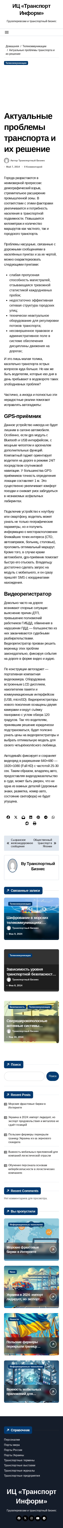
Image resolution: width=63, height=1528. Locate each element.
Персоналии (12, 1439)
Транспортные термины (19, 1460)
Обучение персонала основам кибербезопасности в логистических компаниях (31, 1169)
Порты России (13, 1450)
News (12, 1272)
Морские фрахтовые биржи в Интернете (27, 1105)
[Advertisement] (32, 88)
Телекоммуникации (16, 63)
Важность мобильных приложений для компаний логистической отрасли (33, 1153)
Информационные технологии (26, 1224)
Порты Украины (14, 1455)
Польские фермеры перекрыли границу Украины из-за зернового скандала (29, 1138)
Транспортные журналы (19, 1470)
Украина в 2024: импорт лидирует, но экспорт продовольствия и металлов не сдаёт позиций (33, 1121)
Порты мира (12, 1444)
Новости (14, 1319)
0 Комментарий (33, 166)
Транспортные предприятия (22, 1475)
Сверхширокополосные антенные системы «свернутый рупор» (27, 1026)
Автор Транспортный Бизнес (27, 160)
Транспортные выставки (19, 1465)
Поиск (16, 1064)
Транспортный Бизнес (25, 928)
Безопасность (17, 1007)
